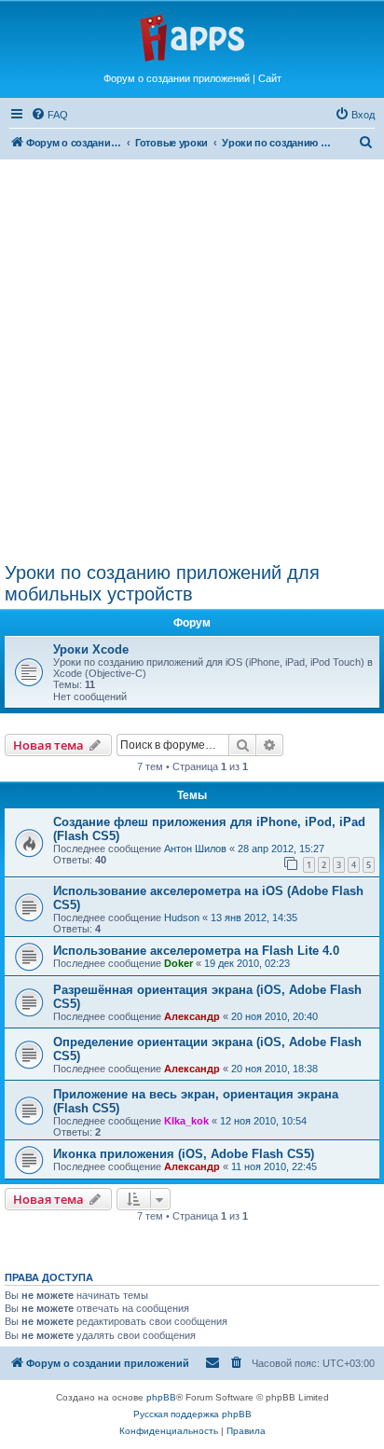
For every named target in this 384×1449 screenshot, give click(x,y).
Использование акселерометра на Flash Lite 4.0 (196, 951)
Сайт (269, 78)
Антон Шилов (195, 848)
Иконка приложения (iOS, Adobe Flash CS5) (183, 1154)
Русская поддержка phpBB (192, 1414)
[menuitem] (49, 115)
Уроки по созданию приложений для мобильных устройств (162, 583)
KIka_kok (186, 1120)
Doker (178, 963)
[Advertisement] (192, 355)
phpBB (161, 1397)
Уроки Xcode (91, 649)
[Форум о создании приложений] (192, 36)
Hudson (181, 917)
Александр (192, 1016)
